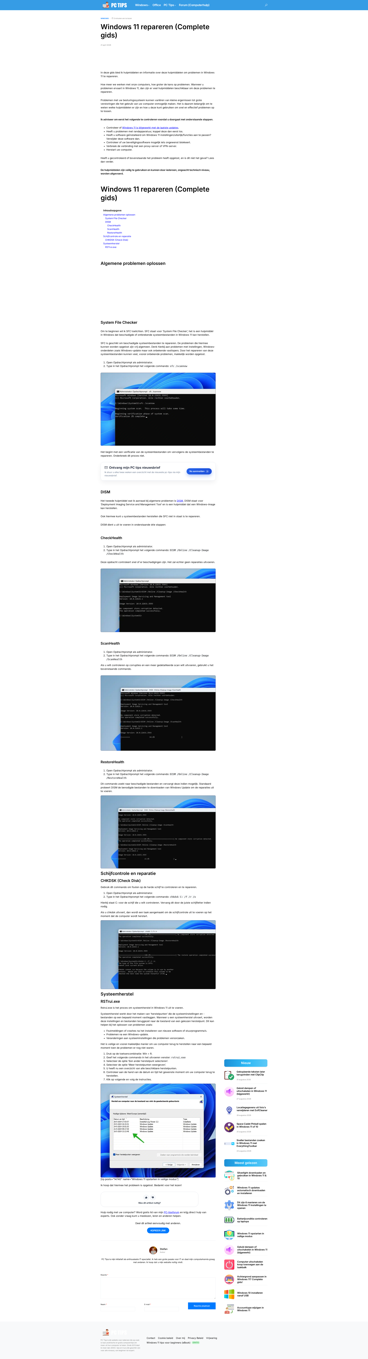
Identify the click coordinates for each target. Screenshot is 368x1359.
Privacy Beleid (195, 1338)
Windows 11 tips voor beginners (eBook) (173, 1342)
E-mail (147, 1304)
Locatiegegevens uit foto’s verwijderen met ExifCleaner (252, 1109)
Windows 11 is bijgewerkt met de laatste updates (150, 127)
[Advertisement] (158, 59)
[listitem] (245, 1175)
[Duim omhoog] (146, 1197)
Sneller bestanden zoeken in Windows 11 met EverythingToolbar (251, 1143)
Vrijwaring (211, 1338)
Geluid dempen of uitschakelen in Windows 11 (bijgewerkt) (252, 1091)
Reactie (104, 1275)
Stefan (163, 1249)
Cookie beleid (165, 1338)
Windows (105, 18)
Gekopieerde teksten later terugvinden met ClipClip (251, 1073)
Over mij (180, 1338)
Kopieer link (158, 1230)
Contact (151, 1338)
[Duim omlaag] (153, 1197)
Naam (104, 1304)
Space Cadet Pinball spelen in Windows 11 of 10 (251, 1125)
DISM (180, 500)
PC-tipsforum (171, 1212)
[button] (266, 5)
